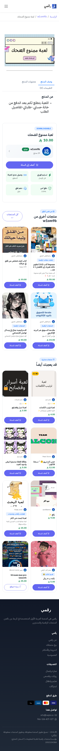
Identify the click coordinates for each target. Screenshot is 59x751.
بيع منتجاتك (51, 645)
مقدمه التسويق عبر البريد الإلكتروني (44, 331)
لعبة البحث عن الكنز (18, 518)
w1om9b (42, 16)
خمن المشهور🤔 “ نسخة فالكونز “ (44, 463)
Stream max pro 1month (18, 576)
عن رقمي (53, 640)
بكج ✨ (52, 514)
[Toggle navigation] (6, 6)
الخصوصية (52, 655)
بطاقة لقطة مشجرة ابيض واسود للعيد (15, 463)
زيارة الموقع (14, 586)
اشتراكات (53, 686)
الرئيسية (53, 16)
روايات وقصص (50, 676)
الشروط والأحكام (49, 650)
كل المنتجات (12, 214)
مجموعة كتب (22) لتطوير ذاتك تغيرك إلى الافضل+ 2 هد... (44, 267)
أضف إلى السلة (28, 165)
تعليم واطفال (51, 681)
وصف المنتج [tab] (46, 81)
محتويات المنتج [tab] (29, 81)
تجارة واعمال (51, 671)
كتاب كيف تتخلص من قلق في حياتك (15, 262)
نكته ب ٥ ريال (49, 578)
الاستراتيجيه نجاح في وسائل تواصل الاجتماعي (15, 331)
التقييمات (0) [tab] (46, 88)
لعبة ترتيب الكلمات (47, 407)
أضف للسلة (42, 285)
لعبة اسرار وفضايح (19, 407)
